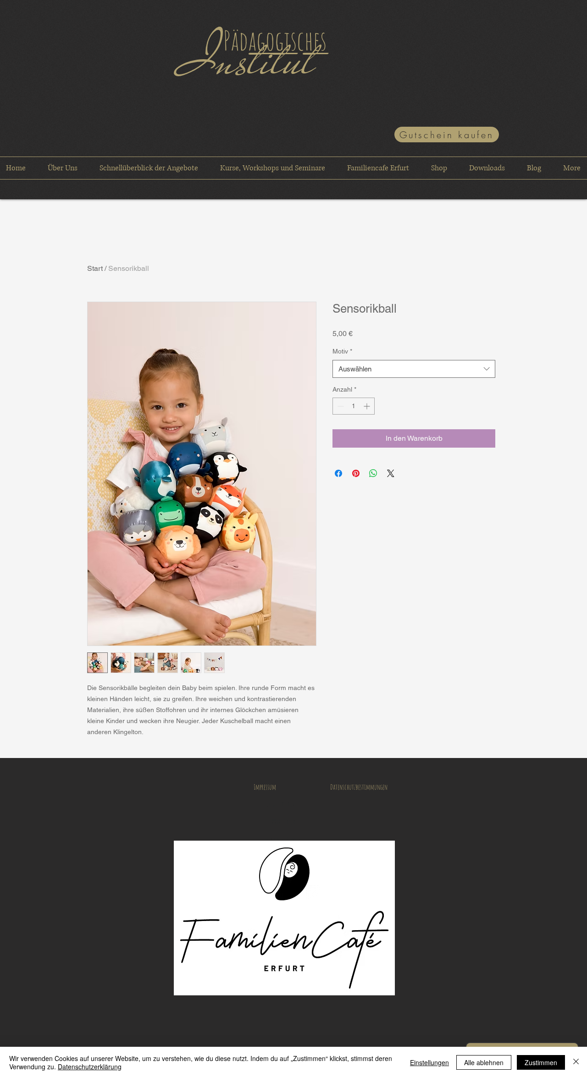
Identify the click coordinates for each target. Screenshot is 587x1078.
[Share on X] (390, 473)
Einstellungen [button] (429, 1062)
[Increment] (367, 406)
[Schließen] (575, 1062)
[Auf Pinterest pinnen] (355, 473)
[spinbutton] (353, 406)
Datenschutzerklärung (90, 1066)
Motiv (342, 351)
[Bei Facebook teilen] (338, 473)
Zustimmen (541, 1062)
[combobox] (413, 369)
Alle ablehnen (484, 1062)
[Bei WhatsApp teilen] (373, 473)
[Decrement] (339, 406)
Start (95, 268)
